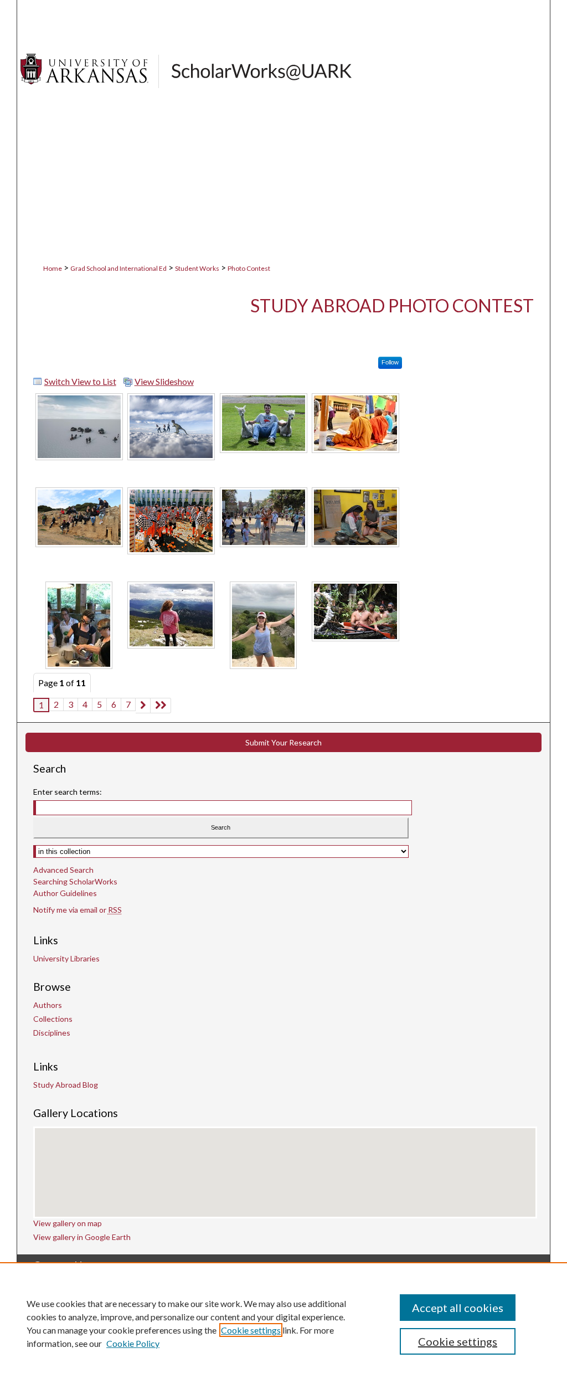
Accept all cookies (457, 1307)
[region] (283, 1323)
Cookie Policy (132, 1343)
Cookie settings (251, 1330)
